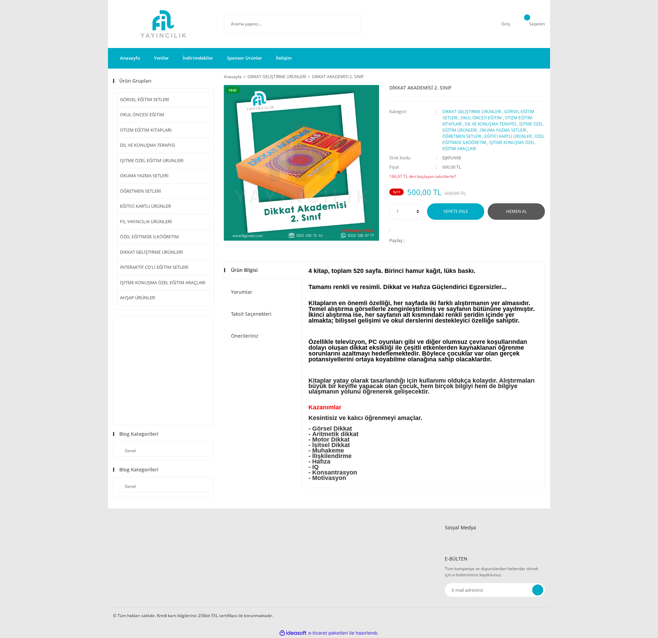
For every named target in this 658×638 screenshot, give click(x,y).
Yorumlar (241, 292)
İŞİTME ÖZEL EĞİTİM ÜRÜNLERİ (152, 160)
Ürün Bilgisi (244, 270)
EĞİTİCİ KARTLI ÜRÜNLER (145, 206)
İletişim (284, 58)
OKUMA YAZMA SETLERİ (144, 175)
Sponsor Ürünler (244, 58)
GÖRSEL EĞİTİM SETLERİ (144, 99)
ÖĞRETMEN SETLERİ (140, 191)
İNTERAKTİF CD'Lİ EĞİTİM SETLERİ (154, 267)
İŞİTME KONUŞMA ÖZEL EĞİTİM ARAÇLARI (163, 282)
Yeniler (161, 58)
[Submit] (537, 590)
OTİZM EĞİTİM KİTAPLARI (146, 130)
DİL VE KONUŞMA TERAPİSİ (147, 145)
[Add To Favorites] (391, 227)
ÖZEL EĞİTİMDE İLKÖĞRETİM (149, 236)
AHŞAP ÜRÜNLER (137, 297)
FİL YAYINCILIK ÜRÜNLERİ (146, 221)
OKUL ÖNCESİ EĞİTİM (142, 114)
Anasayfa (130, 58)
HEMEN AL (516, 211)
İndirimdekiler (198, 58)
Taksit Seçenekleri (251, 314)
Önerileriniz (244, 336)
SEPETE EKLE (455, 211)
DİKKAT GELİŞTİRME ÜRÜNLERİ (151, 252)
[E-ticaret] (328, 633)
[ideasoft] (293, 633)
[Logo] (163, 24)
